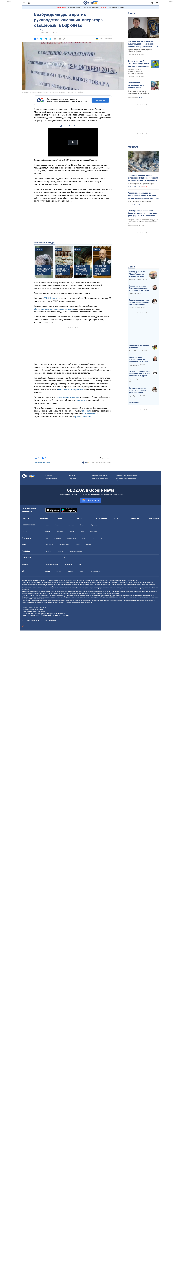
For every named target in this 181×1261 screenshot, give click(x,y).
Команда (72, 475)
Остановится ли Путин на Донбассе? (139, 346)
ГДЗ (46, 538)
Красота (70, 571)
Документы (72, 478)
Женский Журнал (95, 571)
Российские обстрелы (116, 7)
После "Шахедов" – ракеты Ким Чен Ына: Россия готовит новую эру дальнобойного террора (139, 359)
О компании (49, 475)
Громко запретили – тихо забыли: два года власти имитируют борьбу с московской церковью (139, 302)
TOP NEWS (133, 147)
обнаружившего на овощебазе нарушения (54, 309)
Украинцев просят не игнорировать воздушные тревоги (140, 51)
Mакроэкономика (69, 558)
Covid (79, 564)
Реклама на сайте (51, 478)
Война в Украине (74, 7)
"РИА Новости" (51, 298)
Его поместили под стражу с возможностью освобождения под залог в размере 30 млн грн (143, 221)
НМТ (102, 538)
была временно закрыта (67, 397)
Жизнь (79, 518)
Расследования (101, 518)
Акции (78, 545)
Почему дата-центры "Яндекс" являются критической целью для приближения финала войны (137, 274)
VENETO (103, 7)
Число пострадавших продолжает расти (141, 183)
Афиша (47, 571)
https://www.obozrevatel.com (91, 580)
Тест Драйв (49, 545)
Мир (41, 30)
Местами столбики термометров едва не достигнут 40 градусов (135, 71)
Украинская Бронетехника (137, 379)
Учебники (57, 538)
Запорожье (70, 525)
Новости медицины (51, 564)
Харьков (57, 525)
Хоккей (72, 531)
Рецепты (48, 551)
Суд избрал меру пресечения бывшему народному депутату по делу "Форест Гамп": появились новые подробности (142, 213)
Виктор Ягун (132, 293)
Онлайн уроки (71, 538)
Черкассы (94, 525)
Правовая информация (99, 475)
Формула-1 (93, 531)
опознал (86, 411)
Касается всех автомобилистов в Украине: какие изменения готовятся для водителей (137, 85)
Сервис (88, 545)
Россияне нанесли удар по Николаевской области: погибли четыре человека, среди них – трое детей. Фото (143, 195)
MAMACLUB (68, 564)
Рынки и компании (51, 558)
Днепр (82, 525)
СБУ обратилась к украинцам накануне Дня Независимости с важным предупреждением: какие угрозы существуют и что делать (143, 44)
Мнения (131, 266)
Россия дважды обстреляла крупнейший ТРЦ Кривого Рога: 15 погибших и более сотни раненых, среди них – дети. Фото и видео (143, 178)
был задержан (89, 414)
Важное (131, 13)
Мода (81, 571)
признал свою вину (83, 416)
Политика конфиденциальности (126, 475)
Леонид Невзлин (134, 365)
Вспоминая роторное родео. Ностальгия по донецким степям (137, 390)
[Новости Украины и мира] (85, 463)
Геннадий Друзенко (135, 351)
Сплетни (59, 571)
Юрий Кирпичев (134, 396)
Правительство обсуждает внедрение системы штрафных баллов (138, 93)
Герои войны (61, 7)
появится (80, 400)
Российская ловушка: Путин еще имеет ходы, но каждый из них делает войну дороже (139, 288)
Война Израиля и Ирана (90, 7)
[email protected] (46, 615)
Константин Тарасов (135, 279)
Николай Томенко (134, 308)
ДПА (83, 538)
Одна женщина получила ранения (139, 201)
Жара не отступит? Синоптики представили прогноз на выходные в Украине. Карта (138, 63)
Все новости (154, 518)
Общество (135, 518)
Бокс (82, 531)
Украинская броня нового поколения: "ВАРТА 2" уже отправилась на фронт (139, 373)
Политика (44, 518)
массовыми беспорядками (70, 389)
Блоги (115, 518)
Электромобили (64, 545)
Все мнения (133, 402)
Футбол (47, 531)
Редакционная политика (42, 462)
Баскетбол (59, 531)
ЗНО (93, 538)
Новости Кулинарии (75, 551)
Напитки (60, 551)
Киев (47, 525)
